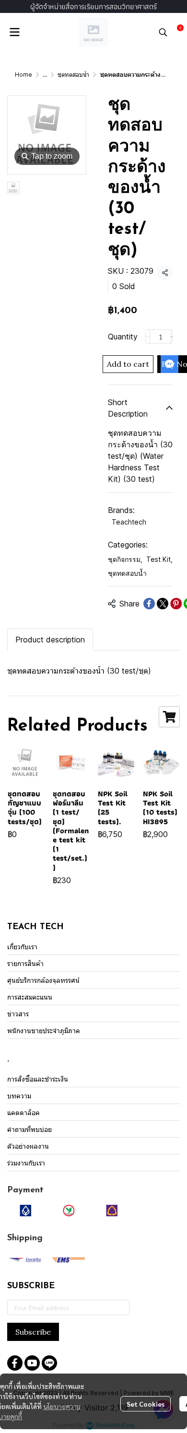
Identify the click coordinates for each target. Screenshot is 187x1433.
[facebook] (15, 1363)
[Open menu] (14, 32)
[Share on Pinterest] (176, 603)
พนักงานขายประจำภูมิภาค (43, 1030)
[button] (163, 32)
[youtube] (32, 1363)
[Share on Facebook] (149, 603)
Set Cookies (145, 1403)
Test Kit (159, 559)
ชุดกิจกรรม (125, 559)
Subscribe (33, 1332)
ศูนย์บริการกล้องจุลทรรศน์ (43, 980)
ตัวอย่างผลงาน (28, 1146)
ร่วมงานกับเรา (26, 1163)
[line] (49, 1363)
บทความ (19, 1096)
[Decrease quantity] (148, 336)
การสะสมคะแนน (29, 997)
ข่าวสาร (18, 1014)
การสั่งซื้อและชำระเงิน (37, 1079)
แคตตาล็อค (23, 1112)
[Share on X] (162, 603)
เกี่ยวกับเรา (22, 947)
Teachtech (129, 522)
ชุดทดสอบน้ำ (73, 74)
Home (23, 74)
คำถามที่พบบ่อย (29, 1129)
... (45, 74)
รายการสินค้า (25, 963)
